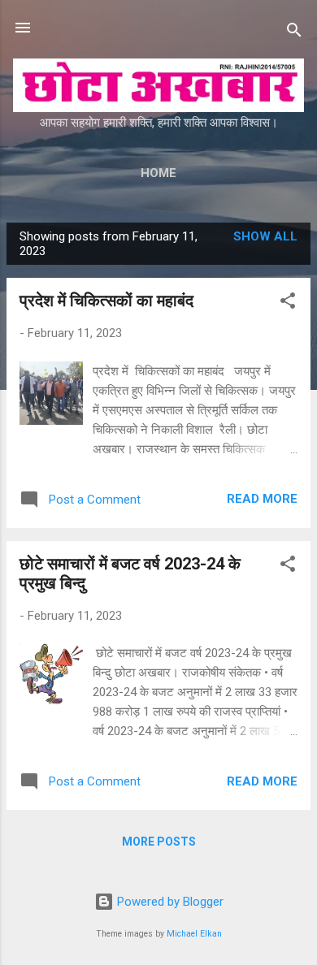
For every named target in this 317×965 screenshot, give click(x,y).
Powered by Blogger (169, 901)
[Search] (294, 33)
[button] (287, 303)
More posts (159, 841)
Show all (265, 236)
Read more (262, 498)
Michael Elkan (194, 933)
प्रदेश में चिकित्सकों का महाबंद (106, 300)
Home (158, 173)
